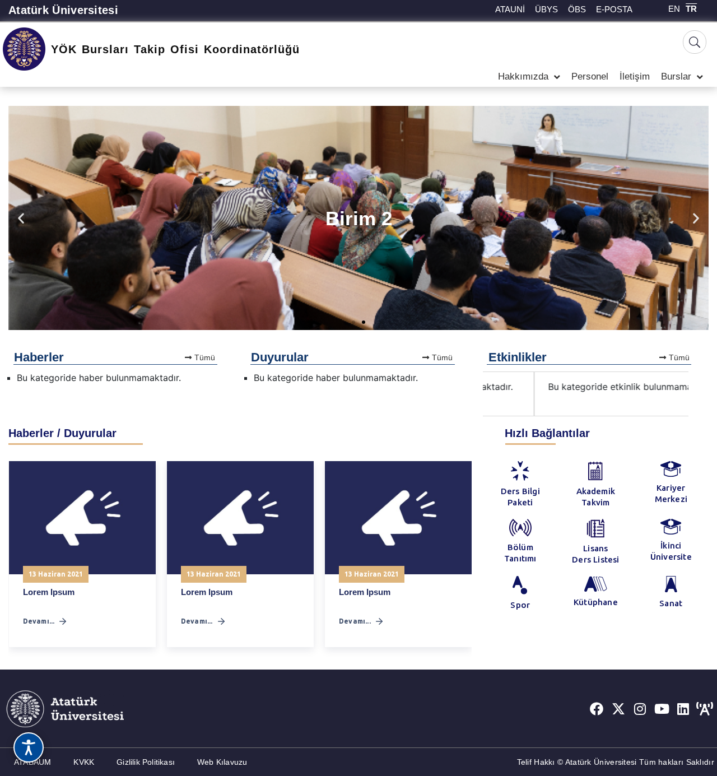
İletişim (635, 76)
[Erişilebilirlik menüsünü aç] (28, 747)
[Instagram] (640, 708)
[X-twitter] (618, 708)
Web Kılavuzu (222, 762)
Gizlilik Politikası (146, 762)
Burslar (676, 76)
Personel (589, 76)
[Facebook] (596, 708)
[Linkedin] (683, 708)
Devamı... (39, 621)
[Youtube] (661, 708)
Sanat (670, 603)
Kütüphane (596, 602)
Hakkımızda (523, 76)
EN (674, 8)
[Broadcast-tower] (704, 708)
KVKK (83, 762)
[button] (21, 218)
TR (691, 8)
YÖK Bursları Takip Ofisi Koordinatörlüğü (175, 49)
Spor (520, 605)
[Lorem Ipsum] (82, 517)
